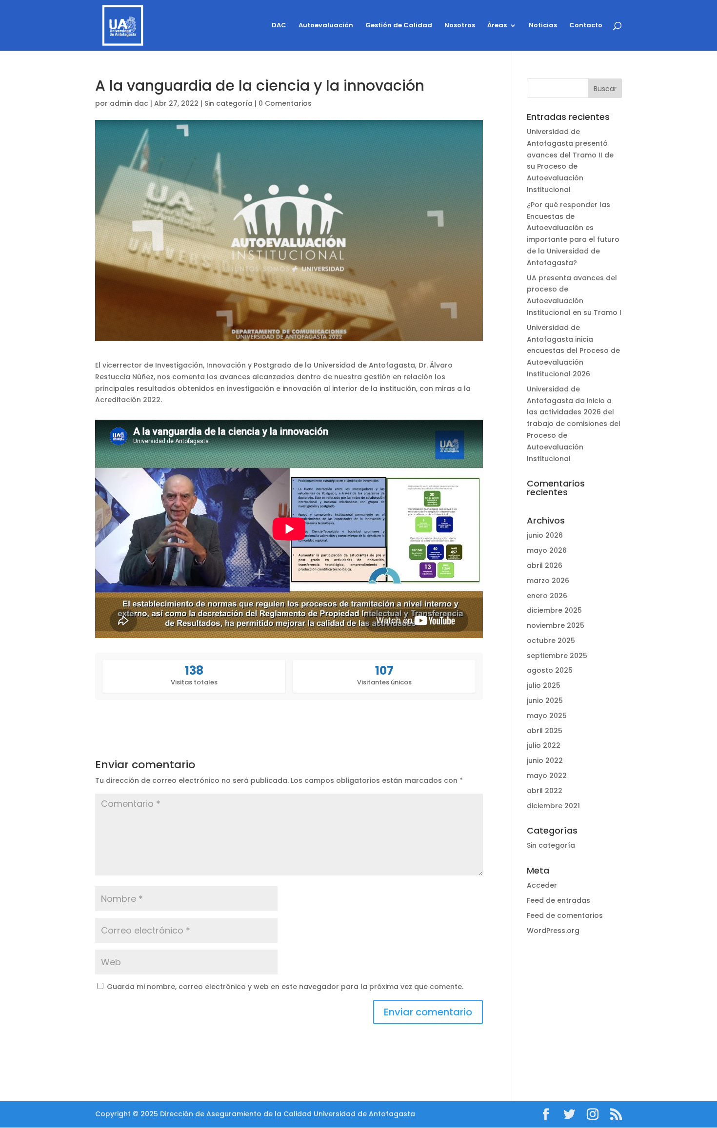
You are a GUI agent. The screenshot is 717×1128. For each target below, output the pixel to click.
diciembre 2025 (554, 610)
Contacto (585, 26)
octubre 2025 (551, 640)
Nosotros (459, 26)
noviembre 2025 (555, 625)
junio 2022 (545, 760)
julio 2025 (543, 685)
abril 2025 (544, 731)
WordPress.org (553, 930)
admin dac (129, 103)
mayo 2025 (547, 715)
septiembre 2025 (557, 656)
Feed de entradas (558, 900)
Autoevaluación (326, 26)
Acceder (542, 885)
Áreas (497, 26)
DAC (279, 26)
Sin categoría (228, 103)
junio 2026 (545, 535)
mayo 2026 (547, 550)
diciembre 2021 (553, 806)
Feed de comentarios (565, 915)
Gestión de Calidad (398, 26)
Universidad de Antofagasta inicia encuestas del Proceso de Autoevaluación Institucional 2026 (573, 351)
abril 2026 (544, 565)
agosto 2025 (550, 670)
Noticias (543, 26)
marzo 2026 (548, 580)
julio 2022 (543, 745)
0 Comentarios (285, 103)
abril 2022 (544, 791)
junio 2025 (545, 700)
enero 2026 (547, 596)
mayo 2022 (547, 775)
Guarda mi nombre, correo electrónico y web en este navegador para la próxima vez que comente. (285, 987)
